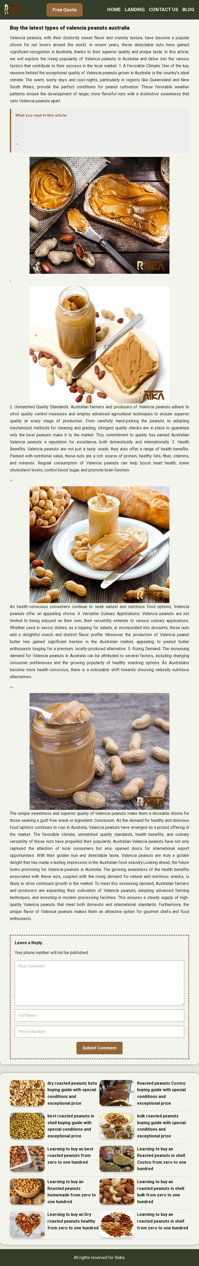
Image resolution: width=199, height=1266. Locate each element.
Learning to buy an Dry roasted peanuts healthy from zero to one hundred (72, 1221)
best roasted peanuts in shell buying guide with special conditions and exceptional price (70, 1126)
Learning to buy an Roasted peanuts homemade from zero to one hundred (71, 1191)
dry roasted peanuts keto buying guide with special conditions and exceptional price (72, 1093)
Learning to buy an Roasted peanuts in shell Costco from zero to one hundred (161, 1159)
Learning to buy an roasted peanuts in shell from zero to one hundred (162, 1221)
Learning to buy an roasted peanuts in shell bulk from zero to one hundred (160, 1191)
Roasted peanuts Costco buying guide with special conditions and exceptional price (161, 1093)
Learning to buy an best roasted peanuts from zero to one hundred (70, 1156)
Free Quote (64, 9)
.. (16, 134)
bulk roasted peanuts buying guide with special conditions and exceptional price (161, 1126)
